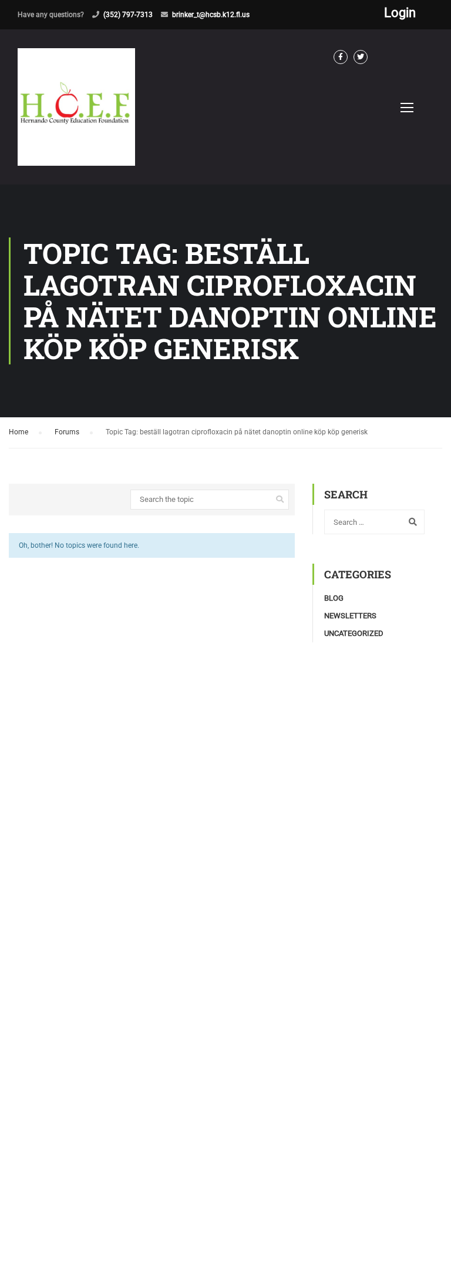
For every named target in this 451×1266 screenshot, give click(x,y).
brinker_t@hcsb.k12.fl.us (211, 15)
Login (400, 13)
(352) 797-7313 (128, 15)
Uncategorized (353, 633)
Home (18, 432)
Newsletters (350, 615)
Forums (67, 432)
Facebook (341, 57)
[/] (76, 116)
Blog (334, 598)
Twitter (361, 57)
